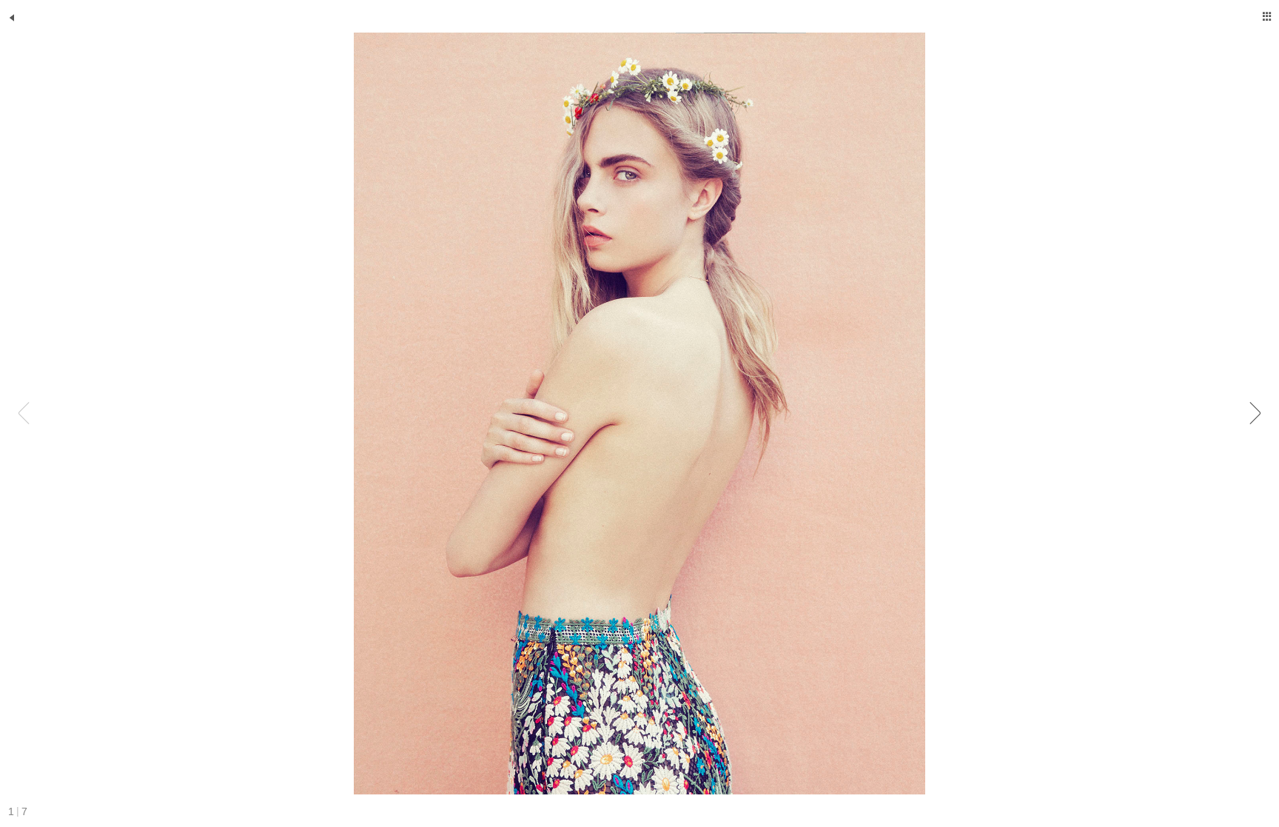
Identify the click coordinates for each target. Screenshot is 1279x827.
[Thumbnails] (1267, 16)
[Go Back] (12, 17)
